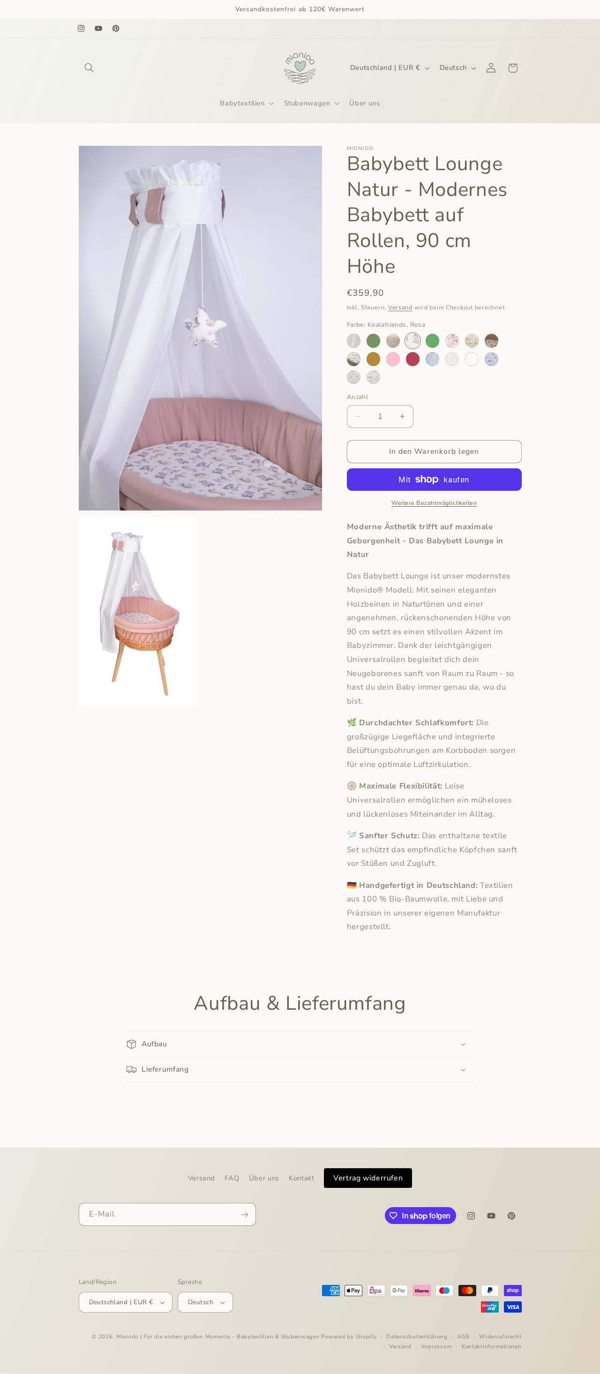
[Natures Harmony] (393, 340)
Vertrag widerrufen (368, 1178)
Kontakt (301, 1178)
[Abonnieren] (244, 1214)
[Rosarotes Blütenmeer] (413, 359)
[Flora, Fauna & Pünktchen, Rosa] (452, 340)
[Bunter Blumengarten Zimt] (373, 359)
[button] (89, 68)
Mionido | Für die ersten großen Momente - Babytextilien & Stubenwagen (218, 1336)
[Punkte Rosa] (452, 359)
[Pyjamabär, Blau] (491, 359)
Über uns (264, 1178)
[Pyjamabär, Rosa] (353, 377)
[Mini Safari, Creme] (472, 340)
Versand (400, 307)
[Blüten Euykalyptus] (472, 359)
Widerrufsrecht (500, 1336)
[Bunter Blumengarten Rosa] (393, 359)
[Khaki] (373, 340)
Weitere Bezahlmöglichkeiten (434, 503)
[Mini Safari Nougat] (491, 340)
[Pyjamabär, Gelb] (373, 377)
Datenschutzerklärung (417, 1336)
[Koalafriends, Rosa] (413, 340)
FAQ (232, 1178)
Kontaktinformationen (492, 1346)
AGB (463, 1336)
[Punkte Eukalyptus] (432, 359)
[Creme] (353, 340)
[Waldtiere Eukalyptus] (432, 340)
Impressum (436, 1346)
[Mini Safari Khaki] (353, 359)
